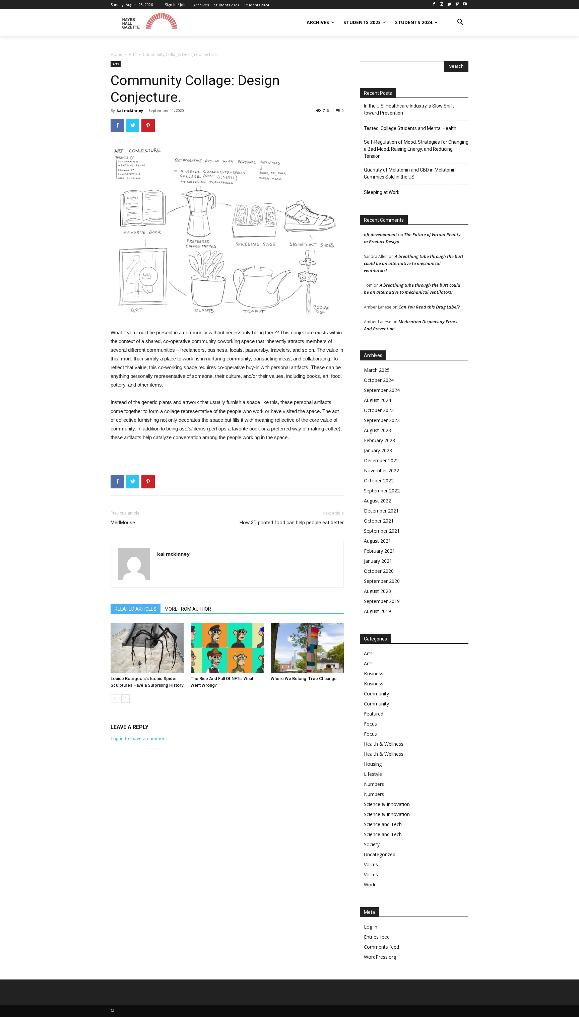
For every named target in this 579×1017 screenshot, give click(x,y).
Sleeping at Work (381, 192)
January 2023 (378, 450)
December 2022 (381, 460)
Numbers (374, 784)
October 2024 (379, 380)
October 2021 (379, 521)
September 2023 (382, 420)
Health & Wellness (383, 744)
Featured (373, 713)
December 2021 (381, 510)
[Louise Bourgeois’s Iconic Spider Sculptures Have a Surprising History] (147, 648)
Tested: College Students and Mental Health (410, 128)
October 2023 (379, 410)
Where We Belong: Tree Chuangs (303, 678)
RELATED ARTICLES (135, 609)
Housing (373, 764)
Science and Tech (383, 824)
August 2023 (377, 430)
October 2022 (379, 480)
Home (116, 54)
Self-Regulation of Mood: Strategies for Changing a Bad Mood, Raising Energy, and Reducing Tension (416, 149)
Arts (132, 54)
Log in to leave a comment (139, 738)
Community (376, 693)
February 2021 (379, 551)
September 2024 (382, 390)
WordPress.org (380, 957)
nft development (380, 234)
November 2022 (381, 470)
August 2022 (377, 500)
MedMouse (123, 523)
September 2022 (382, 490)
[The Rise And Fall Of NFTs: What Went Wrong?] (227, 648)
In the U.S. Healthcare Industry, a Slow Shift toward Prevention (409, 109)
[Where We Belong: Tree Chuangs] (307, 648)
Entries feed (377, 937)
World (370, 884)
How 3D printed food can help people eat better (292, 523)
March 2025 (377, 370)
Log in (370, 927)
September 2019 (382, 601)
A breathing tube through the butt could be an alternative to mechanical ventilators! (413, 263)
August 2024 (377, 400)
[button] (460, 22)
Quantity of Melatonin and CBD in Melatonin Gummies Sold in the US (410, 173)
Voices (371, 864)
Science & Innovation (387, 804)
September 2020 (382, 581)
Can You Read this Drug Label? (429, 307)
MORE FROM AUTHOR (188, 609)
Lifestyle (373, 774)
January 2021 (378, 561)
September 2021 (382, 531)
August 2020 (377, 591)
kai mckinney (130, 110)
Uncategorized (379, 854)
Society (372, 844)
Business (373, 673)
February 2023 (379, 440)
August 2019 (377, 611)
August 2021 (377, 541)
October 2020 (379, 571)
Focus (370, 724)
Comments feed (381, 947)
